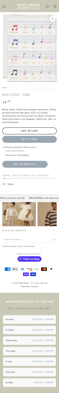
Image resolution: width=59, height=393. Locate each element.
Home (4, 88)
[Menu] (4, 6)
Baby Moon (24, 283)
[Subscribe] (55, 239)
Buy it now (29, 139)
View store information (17, 155)
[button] (47, 6)
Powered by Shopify (30, 286)
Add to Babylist (25, 164)
